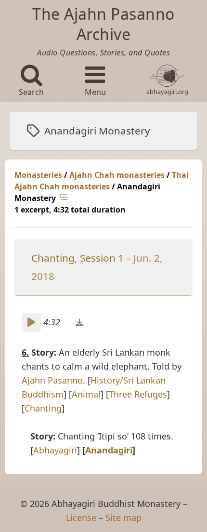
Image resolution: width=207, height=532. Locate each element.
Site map (123, 517)
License (81, 517)
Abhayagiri (55, 450)
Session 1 (102, 258)
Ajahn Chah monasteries (117, 175)
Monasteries (38, 175)
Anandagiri (108, 450)
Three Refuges (138, 394)
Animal (86, 394)
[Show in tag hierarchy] (64, 198)
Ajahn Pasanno (52, 380)
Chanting (53, 258)
